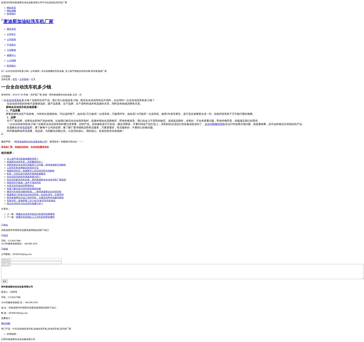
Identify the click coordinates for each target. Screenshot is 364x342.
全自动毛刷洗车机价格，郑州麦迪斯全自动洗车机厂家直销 (36, 180)
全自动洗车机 (14, 100)
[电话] (4, 235)
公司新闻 (24, 79)
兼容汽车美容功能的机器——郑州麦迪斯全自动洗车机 (34, 191)
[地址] (4, 225)
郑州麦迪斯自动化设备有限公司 (31, 141)
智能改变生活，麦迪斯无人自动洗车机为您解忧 (31, 171)
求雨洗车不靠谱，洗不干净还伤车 (24, 183)
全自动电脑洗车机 (215, 124)
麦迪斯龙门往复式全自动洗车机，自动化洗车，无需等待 (35, 194)
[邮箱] (4, 249)
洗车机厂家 (7, 147)
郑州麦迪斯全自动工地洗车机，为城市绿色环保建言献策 (35, 197)
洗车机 (26, 127)
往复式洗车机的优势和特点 (20, 185)
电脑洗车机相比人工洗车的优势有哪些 (35, 217)
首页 (15, 79)
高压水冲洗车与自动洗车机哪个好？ (25, 203)
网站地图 (11, 11)
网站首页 (11, 8)
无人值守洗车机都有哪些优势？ (23, 159)
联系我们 (11, 13)
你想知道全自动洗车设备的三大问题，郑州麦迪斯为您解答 (36, 165)
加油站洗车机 (21, 147)
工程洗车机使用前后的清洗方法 (23, 168)
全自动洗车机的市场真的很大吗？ (24, 177)
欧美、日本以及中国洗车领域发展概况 (26, 174)
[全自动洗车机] (27, 21)
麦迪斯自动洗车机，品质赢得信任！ (25, 162)
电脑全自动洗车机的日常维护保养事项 (35, 214)
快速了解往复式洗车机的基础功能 (24, 188)
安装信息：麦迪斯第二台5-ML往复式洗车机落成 (31, 200)
